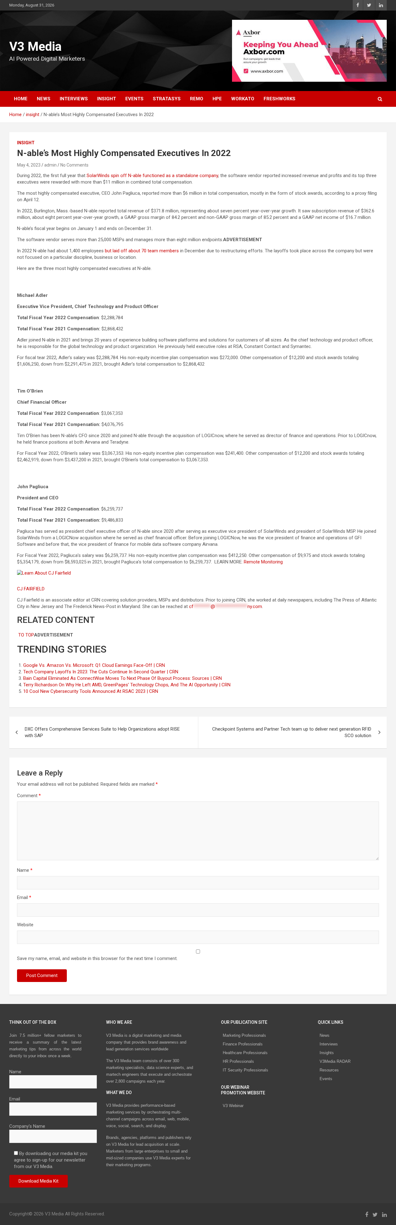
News (324, 1035)
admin (50, 165)
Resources (329, 1070)
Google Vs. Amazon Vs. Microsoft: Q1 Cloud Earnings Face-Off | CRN (94, 665)
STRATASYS (167, 99)
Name (24, 870)
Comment (29, 795)
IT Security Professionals (245, 1070)
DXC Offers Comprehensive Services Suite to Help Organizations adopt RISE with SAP (102, 732)
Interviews (329, 1044)
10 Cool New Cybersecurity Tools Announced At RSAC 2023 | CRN (90, 691)
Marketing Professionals (244, 1035)
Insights (327, 1052)
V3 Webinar (233, 1105)
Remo (196, 99)
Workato (242, 99)
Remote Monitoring (264, 562)
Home (21, 99)
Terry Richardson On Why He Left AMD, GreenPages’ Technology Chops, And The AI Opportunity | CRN (126, 685)
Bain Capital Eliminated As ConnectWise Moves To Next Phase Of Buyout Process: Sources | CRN (122, 678)
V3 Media (35, 46)
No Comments (74, 165)
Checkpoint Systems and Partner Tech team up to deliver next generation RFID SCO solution (291, 732)
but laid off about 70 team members (142, 251)
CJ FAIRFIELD (31, 589)
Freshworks (279, 99)
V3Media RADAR (335, 1061)
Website (25, 924)
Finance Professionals (243, 1044)
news (43, 99)
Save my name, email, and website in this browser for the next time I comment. (97, 958)
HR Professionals (238, 1061)
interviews (74, 99)
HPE (217, 99)
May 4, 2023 (29, 165)
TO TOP (25, 635)
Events (134, 99)
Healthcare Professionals (245, 1052)
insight (106, 99)
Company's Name (27, 1126)
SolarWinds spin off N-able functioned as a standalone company (152, 175)
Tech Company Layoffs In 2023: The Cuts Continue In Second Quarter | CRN (100, 672)
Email (24, 897)
